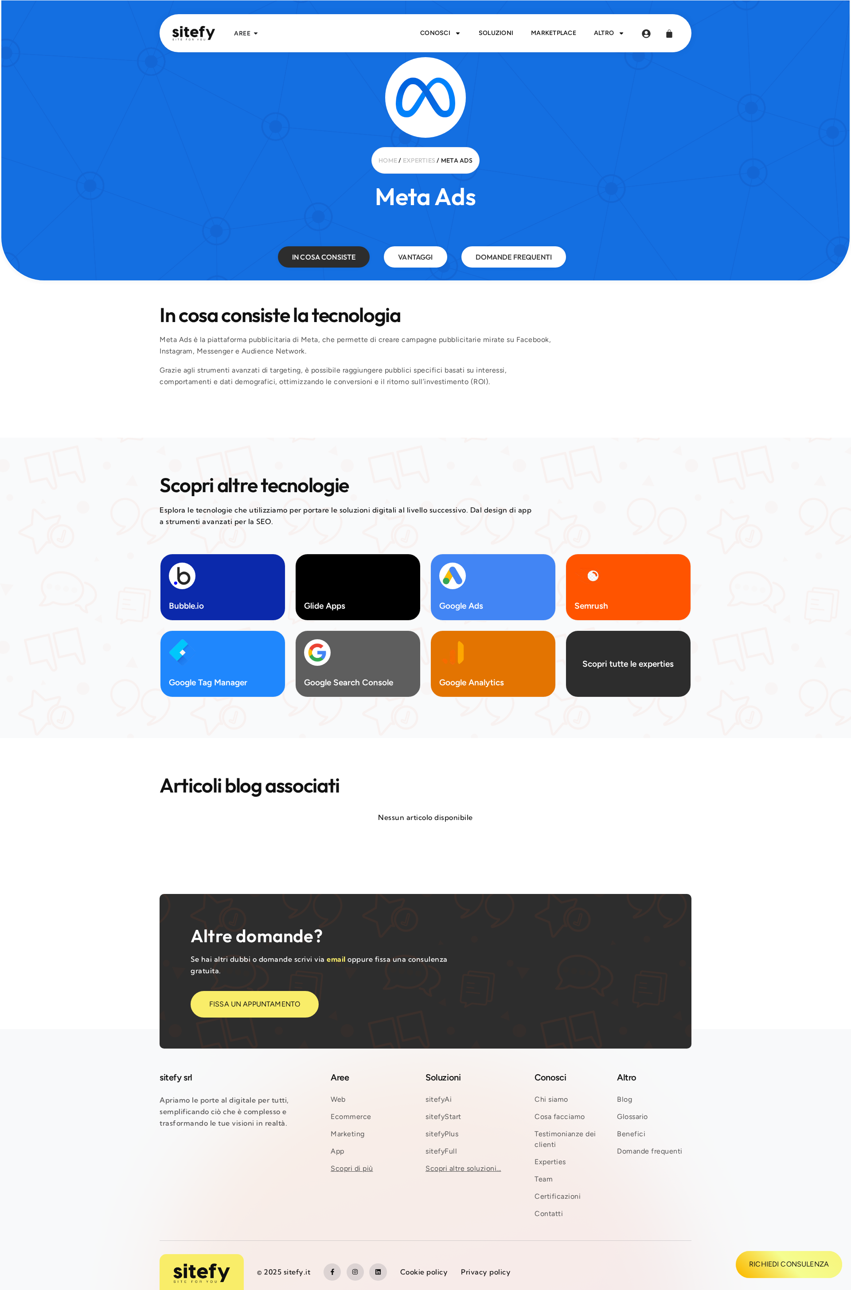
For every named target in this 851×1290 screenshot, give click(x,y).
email (336, 959)
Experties (419, 160)
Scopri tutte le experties (628, 664)
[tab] (324, 257)
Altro (604, 33)
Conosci (435, 33)
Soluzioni (496, 33)
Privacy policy (486, 1271)
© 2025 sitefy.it (283, 1271)
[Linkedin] (377, 1272)
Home (388, 160)
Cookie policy (424, 1271)
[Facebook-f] (332, 1272)
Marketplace (553, 33)
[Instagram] (355, 1272)
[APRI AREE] (256, 33)
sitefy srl (176, 1077)
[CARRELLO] (669, 33)
